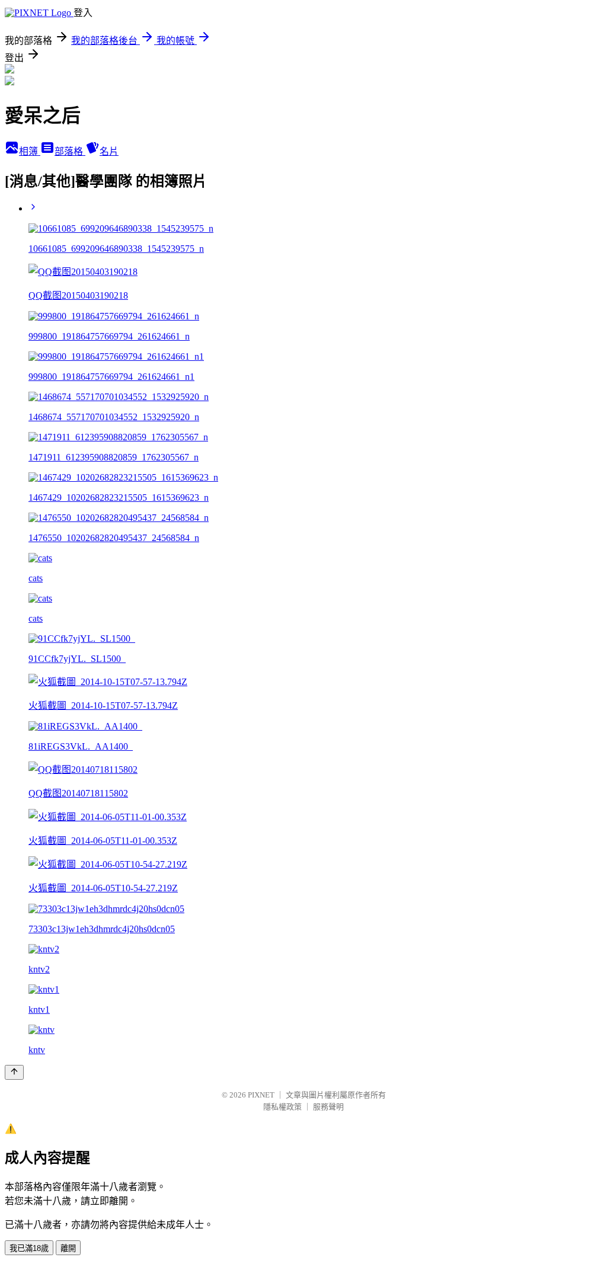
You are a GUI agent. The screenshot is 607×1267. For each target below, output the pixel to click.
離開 (68, 1248)
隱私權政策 (282, 1106)
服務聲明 (328, 1106)
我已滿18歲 (29, 1248)
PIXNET (261, 1094)
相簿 (29, 151)
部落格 (70, 151)
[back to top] (14, 1072)
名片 (109, 151)
